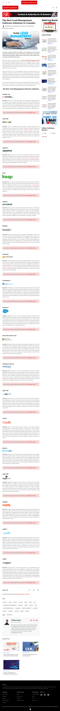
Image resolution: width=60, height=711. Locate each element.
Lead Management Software (8, 608)
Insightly (5, 502)
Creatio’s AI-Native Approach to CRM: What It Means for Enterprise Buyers (10, 655)
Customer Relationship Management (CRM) (30, 60)
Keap (3, 173)
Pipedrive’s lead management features (31, 157)
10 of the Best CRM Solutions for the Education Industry (30, 655)
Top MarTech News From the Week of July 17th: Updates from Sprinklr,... (52, 105)
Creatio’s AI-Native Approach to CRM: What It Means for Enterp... (52, 57)
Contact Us (34, 700)
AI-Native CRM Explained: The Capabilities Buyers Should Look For (10, 673)
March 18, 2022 (25, 594)
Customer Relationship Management (9, 605)
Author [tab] (3, 614)
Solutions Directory (20, 700)
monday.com (6, 94)
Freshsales (5, 254)
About (33, 696)
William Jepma (9, 26)
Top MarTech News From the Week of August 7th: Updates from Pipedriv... (52, 72)
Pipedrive (5, 148)
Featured (11, 28)
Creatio (4, 418)
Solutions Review (35, 694)
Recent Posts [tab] (9, 614)
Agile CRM (5, 390)
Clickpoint (21, 602)
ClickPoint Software (8, 364)
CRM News (49, 75)
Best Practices (5, 28)
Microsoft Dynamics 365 (9, 335)
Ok (30, 709)
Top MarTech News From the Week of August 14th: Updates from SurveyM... (52, 49)
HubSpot (5, 226)
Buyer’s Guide (19, 696)
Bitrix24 (4, 448)
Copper (4, 559)
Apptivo (10, 602)
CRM (35, 602)
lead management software (27, 129)
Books (18, 694)
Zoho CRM (5, 119)
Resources (19, 698)
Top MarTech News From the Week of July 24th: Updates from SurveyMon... (52, 97)
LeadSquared (6, 280)
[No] (58, 708)
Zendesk (4, 201)
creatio (30, 602)
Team (33, 698)
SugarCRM (16, 611)
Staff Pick (4, 702)
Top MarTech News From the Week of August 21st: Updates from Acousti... (52, 40)
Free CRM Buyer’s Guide (31, 112)
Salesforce (5, 307)
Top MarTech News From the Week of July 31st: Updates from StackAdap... (52, 89)
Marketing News (5, 700)
